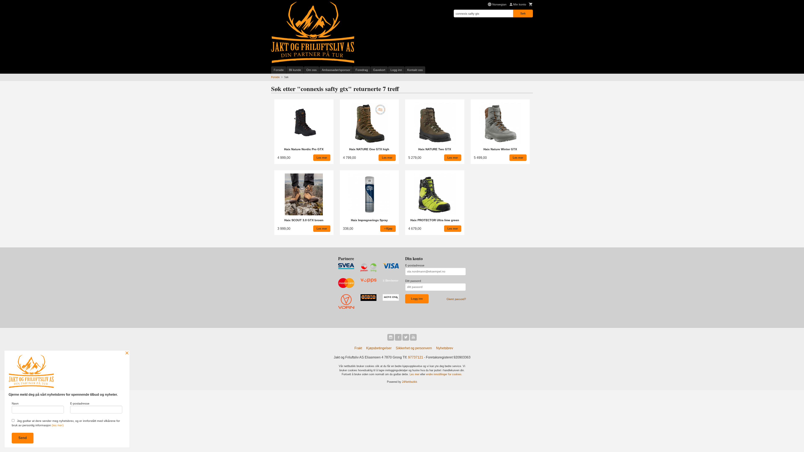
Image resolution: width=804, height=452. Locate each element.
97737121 (415, 357)
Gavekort (379, 70)
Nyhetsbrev (444, 348)
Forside (279, 70)
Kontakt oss (415, 70)
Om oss (311, 70)
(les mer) (58, 425)
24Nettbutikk (409, 381)
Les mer (415, 374)
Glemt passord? (456, 299)
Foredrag (362, 70)
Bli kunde (295, 70)
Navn (15, 403)
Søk (523, 13)
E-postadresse (414, 265)
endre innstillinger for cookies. (444, 374)
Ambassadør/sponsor (336, 70)
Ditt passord (413, 280)
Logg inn (396, 70)
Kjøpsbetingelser (379, 348)
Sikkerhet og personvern (414, 348)
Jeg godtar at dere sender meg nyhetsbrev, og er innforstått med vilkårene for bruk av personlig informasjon (66, 423)
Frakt (358, 348)
